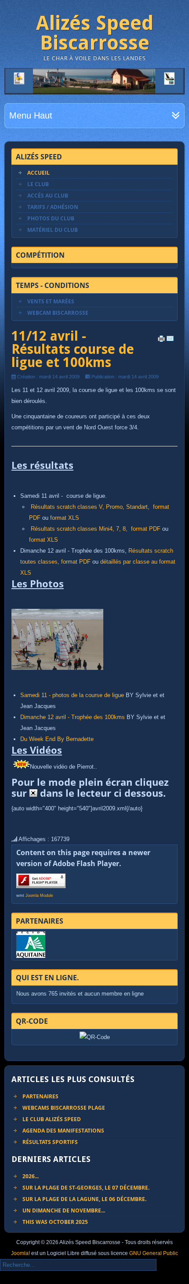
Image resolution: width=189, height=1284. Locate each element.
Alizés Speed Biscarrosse (94, 32)
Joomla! (20, 1253)
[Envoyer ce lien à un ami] (170, 341)
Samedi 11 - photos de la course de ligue (72, 695)
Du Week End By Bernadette (57, 739)
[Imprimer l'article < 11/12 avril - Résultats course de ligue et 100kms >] (161, 341)
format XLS (63, 517)
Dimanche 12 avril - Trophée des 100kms (72, 717)
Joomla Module (39, 895)
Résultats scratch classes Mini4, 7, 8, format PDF (94, 528)
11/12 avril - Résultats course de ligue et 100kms (72, 349)
